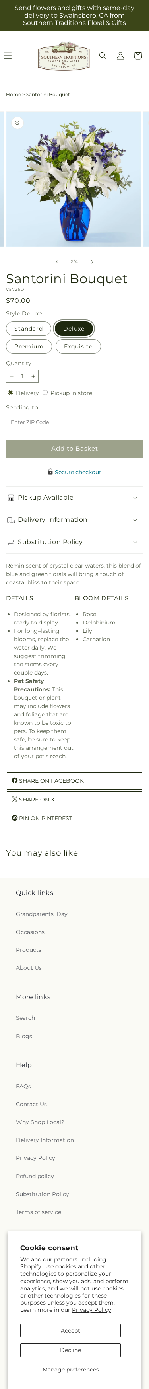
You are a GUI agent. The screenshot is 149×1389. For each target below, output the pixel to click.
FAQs (23, 1086)
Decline (70, 1350)
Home (13, 94)
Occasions (30, 932)
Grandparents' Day (42, 914)
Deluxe (74, 328)
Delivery (28, 393)
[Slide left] (57, 261)
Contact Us (31, 1104)
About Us (29, 967)
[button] (103, 55)
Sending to (34, 407)
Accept (70, 1330)
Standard (28, 328)
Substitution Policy (42, 1194)
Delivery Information (45, 1140)
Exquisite (78, 346)
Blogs (24, 1036)
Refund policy (35, 1176)
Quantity (18, 363)
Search (25, 1017)
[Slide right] (92, 261)
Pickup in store (71, 393)
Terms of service (38, 1212)
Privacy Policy (91, 1309)
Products (28, 949)
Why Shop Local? (40, 1122)
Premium (29, 346)
